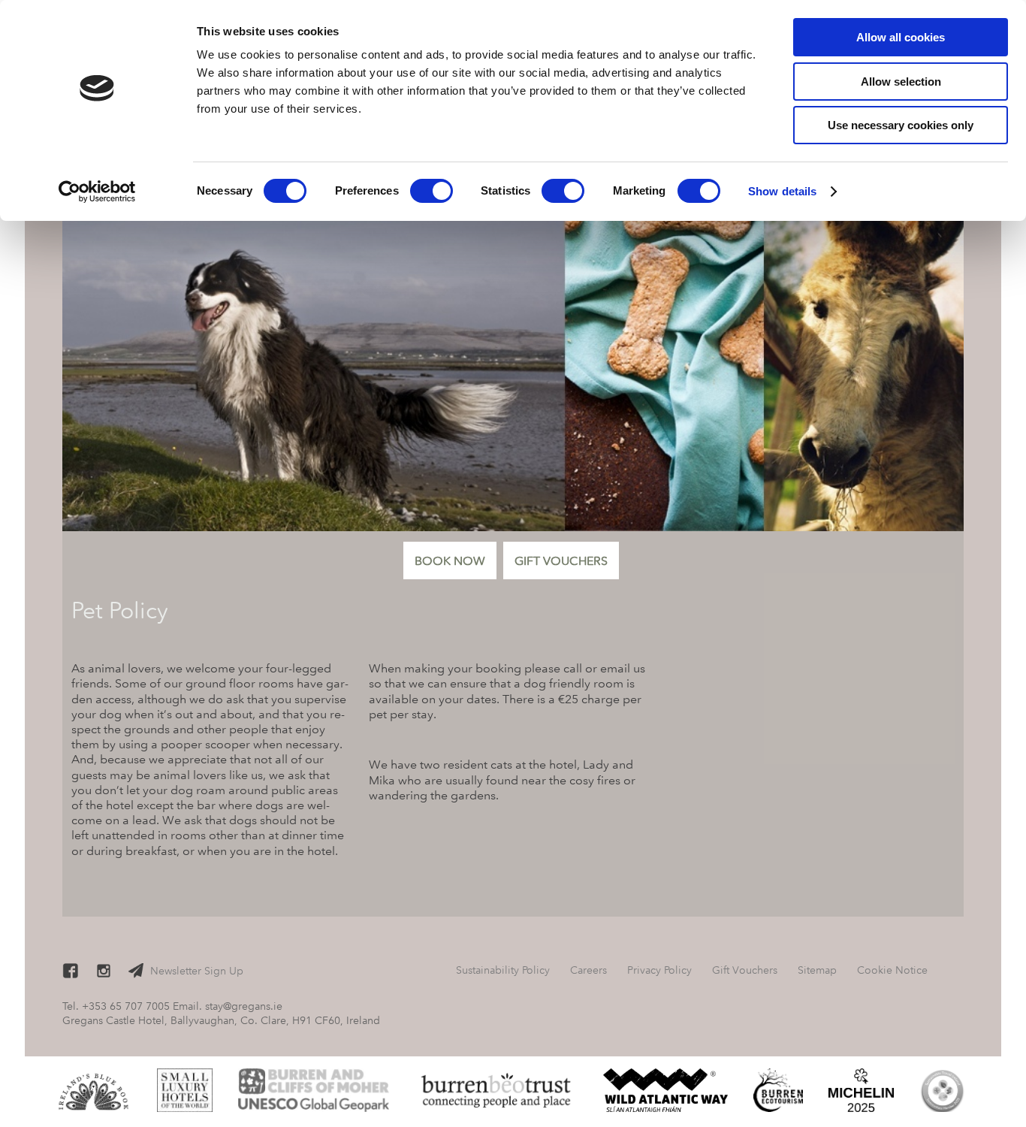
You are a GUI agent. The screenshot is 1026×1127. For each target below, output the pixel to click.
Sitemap (817, 970)
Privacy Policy (659, 970)
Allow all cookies (900, 37)
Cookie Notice (892, 970)
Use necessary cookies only (900, 125)
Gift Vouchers (561, 561)
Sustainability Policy (503, 970)
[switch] (431, 191)
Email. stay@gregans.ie (227, 1006)
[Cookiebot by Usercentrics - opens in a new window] (97, 191)
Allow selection (901, 81)
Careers (588, 970)
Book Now (450, 561)
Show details (782, 191)
